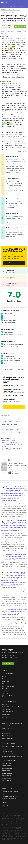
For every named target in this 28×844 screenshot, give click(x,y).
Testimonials (5, 681)
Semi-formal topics (7, 711)
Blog (3, 683)
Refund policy (6, 691)
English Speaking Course (9, 794)
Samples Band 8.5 (7, 778)
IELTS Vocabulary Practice (9, 796)
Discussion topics (7, 751)
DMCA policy (5, 693)
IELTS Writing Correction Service (10, 10)
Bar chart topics (6, 726)
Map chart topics (7, 736)
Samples (4, 704)
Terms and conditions (8, 686)
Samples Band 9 (6, 780)
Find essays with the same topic (11, 442)
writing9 (4, 2)
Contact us (5, 805)
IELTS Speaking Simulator (9, 789)
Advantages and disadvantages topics (13, 756)
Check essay (13, 6)
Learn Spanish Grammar (9, 798)
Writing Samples (5, 12)
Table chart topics (7, 731)
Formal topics (6, 709)
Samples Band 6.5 (7, 768)
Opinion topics (6, 749)
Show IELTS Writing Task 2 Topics (12, 448)
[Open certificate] (4, 466)
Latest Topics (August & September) (12, 707)
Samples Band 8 (6, 775)
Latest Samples (6, 763)
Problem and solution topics (10, 754)
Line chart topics (7, 728)
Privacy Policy (6, 688)
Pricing (4, 6)
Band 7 (14, 12)
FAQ (3, 678)
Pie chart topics (6, 733)
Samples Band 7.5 (7, 773)
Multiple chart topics (8, 738)
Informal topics (6, 714)
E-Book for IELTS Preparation (10, 791)
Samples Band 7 (6, 770)
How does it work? (7, 673)
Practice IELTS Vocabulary (10, 450)
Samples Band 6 (6, 765)
